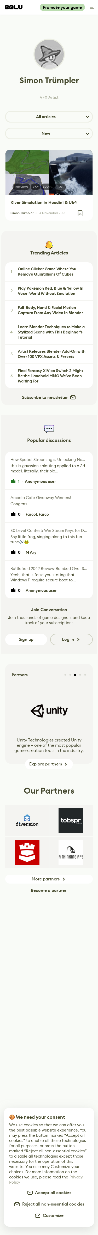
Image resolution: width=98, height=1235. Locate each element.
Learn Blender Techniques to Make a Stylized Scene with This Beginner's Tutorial (47, 332)
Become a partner (48, 890)
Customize (52, 1215)
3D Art (47, 186)
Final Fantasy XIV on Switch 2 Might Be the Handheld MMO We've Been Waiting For (46, 376)
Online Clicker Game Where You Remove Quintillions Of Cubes (43, 271)
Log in (68, 639)
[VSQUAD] (27, 852)
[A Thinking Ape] (71, 852)
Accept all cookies (52, 1192)
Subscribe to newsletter (45, 397)
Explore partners (45, 764)
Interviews (21, 186)
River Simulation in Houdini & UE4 (43, 202)
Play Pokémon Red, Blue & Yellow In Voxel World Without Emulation (47, 291)
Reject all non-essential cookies (52, 1204)
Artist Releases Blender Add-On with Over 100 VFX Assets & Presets (48, 354)
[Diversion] (27, 820)
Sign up (26, 639)
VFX (35, 186)
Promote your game (62, 7)
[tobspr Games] (71, 820)
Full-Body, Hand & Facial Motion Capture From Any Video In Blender (46, 310)
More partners (46, 879)
